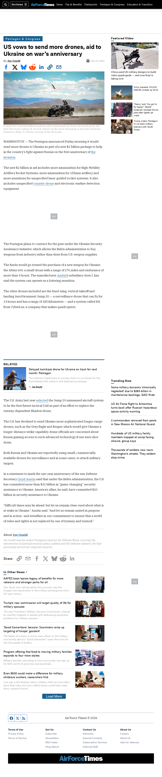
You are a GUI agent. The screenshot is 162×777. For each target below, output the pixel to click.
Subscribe (51, 733)
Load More (54, 696)
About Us (125, 738)
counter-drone (43, 183)
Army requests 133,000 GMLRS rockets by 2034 (146, 88)
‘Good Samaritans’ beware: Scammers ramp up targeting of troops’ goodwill (33, 629)
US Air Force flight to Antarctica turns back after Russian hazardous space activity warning (134, 407)
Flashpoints (90, 4)
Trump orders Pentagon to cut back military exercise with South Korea (146, 125)
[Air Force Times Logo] (42, 4)
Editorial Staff (90, 746)
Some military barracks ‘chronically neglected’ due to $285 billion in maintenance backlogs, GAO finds (133, 391)
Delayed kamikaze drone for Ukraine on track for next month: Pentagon (63, 371)
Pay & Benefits (73, 4)
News (59, 4)
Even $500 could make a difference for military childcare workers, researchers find (33, 675)
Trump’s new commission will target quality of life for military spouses (37, 604)
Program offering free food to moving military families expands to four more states (37, 653)
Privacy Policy (16, 733)
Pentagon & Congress (112, 4)
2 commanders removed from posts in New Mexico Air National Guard (133, 422)
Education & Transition (140, 4)
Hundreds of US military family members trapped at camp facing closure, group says (132, 437)
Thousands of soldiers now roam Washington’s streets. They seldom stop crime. (133, 453)
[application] (135, 55)
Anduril (62, 275)
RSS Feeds (51, 742)
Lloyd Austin (26, 479)
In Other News (14, 572)
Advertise (88, 733)
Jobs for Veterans (129, 742)
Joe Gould (13, 60)
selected (42, 400)
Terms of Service (17, 738)
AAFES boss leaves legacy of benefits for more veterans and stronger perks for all (33, 580)
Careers (124, 733)
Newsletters (52, 738)
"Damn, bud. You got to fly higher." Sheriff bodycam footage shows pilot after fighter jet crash (146, 109)
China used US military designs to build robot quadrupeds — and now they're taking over (133, 75)
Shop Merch (52, 746)
